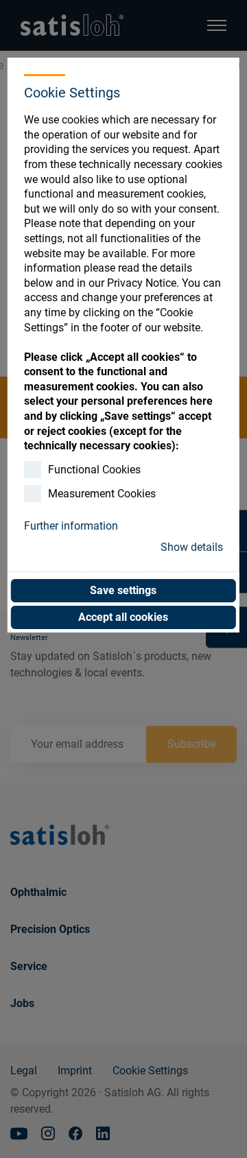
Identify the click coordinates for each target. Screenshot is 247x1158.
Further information (71, 525)
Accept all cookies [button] (123, 617)
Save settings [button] (123, 590)
